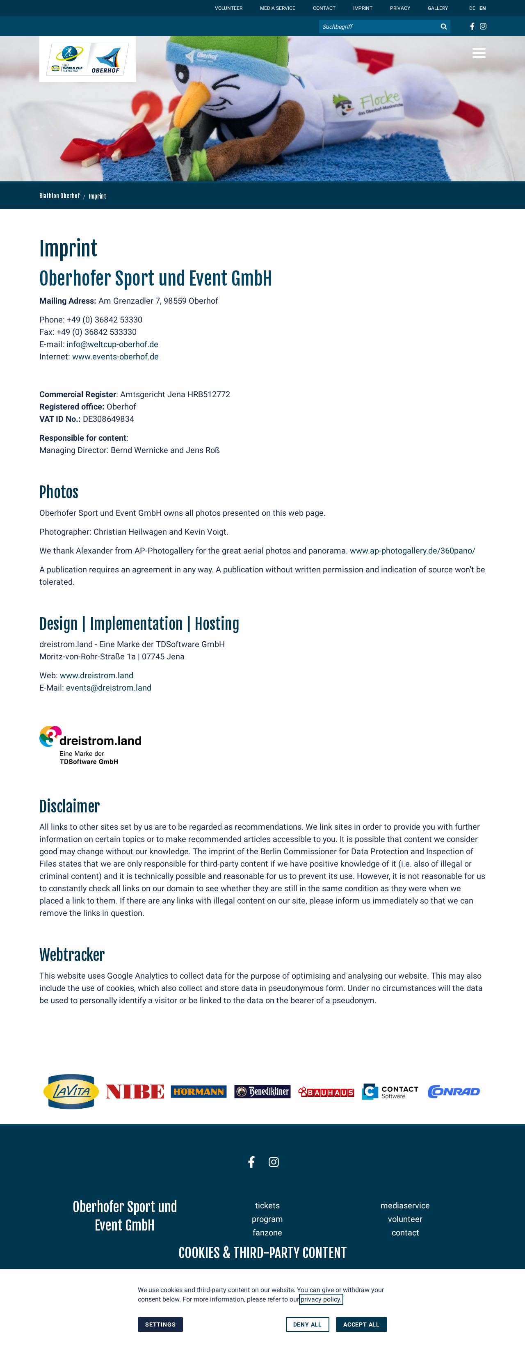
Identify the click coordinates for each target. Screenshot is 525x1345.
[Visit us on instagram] (482, 26)
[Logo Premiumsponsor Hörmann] (199, 1091)
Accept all (361, 1324)
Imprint (362, 8)
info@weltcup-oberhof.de (112, 344)
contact (405, 1232)
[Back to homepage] (87, 59)
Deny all (307, 1324)
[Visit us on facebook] (471, 26)
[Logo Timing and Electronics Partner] (454, 1091)
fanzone (267, 1232)
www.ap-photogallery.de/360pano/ (412, 551)
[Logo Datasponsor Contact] (390, 1091)
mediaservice (405, 1205)
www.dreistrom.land (96, 675)
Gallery (437, 8)
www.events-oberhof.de (115, 356)
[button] (479, 53)
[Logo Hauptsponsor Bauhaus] (326, 1091)
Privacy (399, 8)
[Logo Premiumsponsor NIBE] (135, 1091)
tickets (267, 1205)
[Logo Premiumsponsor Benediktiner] (262, 1091)
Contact (324, 8)
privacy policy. (321, 1299)
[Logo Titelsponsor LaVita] (71, 1091)
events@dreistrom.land (108, 688)
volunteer (405, 1219)
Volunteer (228, 8)
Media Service (277, 8)
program (267, 1219)
